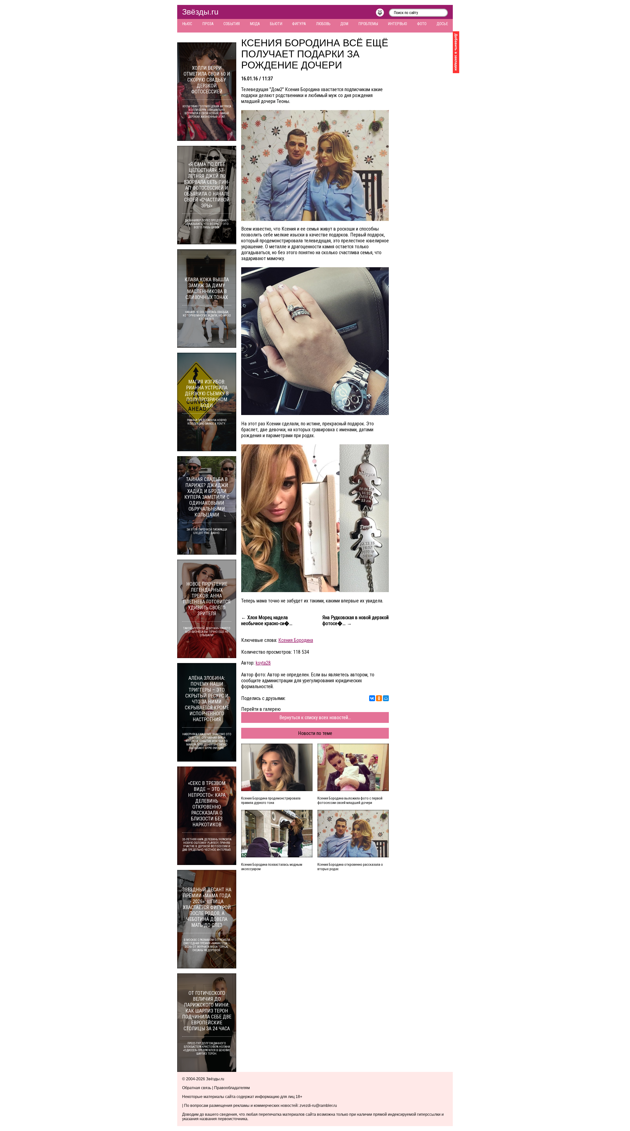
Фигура (299, 23)
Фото (421, 23)
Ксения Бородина (295, 640)
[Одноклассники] (379, 698)
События (231, 23)
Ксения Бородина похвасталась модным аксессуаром (271, 866)
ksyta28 (263, 663)
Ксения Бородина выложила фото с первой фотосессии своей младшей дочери (349, 800)
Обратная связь (196, 1088)
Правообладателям (232, 1088)
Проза (208, 23)
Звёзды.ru (200, 11)
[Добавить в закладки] (456, 52)
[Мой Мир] (386, 698)
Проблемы (368, 23)
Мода (255, 23)
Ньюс (187, 23)
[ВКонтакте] (372, 698)
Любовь (323, 23)
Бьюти (276, 23)
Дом (344, 23)
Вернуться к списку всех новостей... (315, 717)
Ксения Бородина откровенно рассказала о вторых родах (350, 866)
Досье (442, 23)
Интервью (397, 23)
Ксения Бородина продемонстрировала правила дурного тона (270, 800)
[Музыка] (382, 13)
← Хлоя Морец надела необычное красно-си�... (266, 620)
